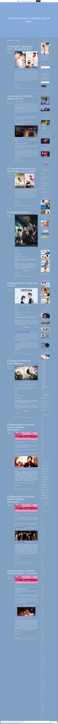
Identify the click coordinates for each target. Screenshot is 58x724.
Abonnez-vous (44, 86)
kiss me (46, 489)
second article (33, 449)
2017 (43, 463)
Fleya (28, 381)
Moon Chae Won (44, 491)
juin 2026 (42, 515)
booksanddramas (46, 468)
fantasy (23, 417)
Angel (35, 473)
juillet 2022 (42, 576)
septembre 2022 (43, 572)
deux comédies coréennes (32, 189)
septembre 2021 (43, 594)
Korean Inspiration (44, 369)
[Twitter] (42, 164)
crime (21, 276)
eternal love (20, 417)
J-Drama (21, 160)
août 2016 (42, 714)
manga (45, 490)
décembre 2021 (43, 588)
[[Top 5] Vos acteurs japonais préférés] (43, 202)
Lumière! (43, 374)
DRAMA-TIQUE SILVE (4, 3)
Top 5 (41, 454)
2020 (47, 463)
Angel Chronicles (44, 360)
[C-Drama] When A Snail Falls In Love (22, 284)
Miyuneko (17, 472)
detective (24, 276)
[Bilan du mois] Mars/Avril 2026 (45, 185)
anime (41, 419)
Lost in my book (44, 373)
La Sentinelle (43, 372)
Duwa (30, 479)
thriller (47, 497)
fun (19, 161)
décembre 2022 (43, 566)
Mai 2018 (42, 672)
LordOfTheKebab (18, 474)
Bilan (41, 421)
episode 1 (42, 477)
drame (45, 476)
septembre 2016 (43, 712)
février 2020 (42, 631)
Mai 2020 (42, 625)
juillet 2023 (42, 552)
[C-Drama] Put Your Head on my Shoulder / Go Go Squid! (21, 170)
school (43, 497)
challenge (42, 427)
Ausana (36, 475)
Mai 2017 (42, 696)
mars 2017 (42, 700)
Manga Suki (27, 475)
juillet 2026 (42, 513)
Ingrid (23, 474)
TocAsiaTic (43, 382)
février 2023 (42, 562)
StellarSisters (43, 385)
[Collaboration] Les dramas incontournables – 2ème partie (21, 499)
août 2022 (42, 574)
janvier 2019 (42, 657)
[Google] (48, 164)
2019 (46, 463)
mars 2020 (42, 629)
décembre (48, 476)
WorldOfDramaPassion (22, 478)
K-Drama (24, 160)
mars (46, 490)
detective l (26, 276)
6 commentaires (10, 53)
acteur (45, 465)
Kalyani (16, 471)
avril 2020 (42, 627)
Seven (30, 478)
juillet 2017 (42, 692)
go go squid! (22, 205)
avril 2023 (42, 558)
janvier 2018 (42, 680)
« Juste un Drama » (33, 331)
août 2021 (42, 596)
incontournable (23, 489)
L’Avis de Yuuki (43, 371)
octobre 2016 (42, 710)
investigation (29, 276)
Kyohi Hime (26, 474)
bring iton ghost (45, 469)
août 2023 (42, 550)
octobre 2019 (42, 639)
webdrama (42, 498)
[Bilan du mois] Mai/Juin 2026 (44, 179)
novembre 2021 (43, 590)
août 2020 (42, 619)
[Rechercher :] (45, 67)
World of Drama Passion (45, 387)
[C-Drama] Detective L (18, 212)
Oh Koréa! (43, 380)
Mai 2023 (42, 556)
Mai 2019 (42, 649)
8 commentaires (10, 505)
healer (43, 483)
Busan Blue (34, 472)
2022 (41, 465)
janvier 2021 (42, 609)
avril (41, 468)
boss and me (42, 469)
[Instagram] (46, 164)
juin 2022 (42, 578)
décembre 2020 (43, 611)
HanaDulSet (34, 479)
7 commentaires (10, 433)
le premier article (26, 449)
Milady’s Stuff (43, 377)
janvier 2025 (42, 529)
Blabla (41, 423)
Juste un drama (44, 368)
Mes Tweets (42, 172)
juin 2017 (42, 694)
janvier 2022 (42, 586)
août (48, 466)
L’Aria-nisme (43, 370)
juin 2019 (42, 647)
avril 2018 (42, 674)
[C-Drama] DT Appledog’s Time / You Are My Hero (20, 47)
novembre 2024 (43, 533)
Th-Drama (28, 488)
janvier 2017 (42, 704)
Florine (21, 471)
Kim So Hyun (43, 489)
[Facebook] (44, 164)
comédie (22, 88)
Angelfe (28, 476)
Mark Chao (25, 417)
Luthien (20, 476)
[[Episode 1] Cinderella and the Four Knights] (47, 212)
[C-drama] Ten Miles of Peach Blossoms (18, 362)
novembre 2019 (43, 637)
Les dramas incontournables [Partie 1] (29, 605)
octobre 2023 (42, 548)
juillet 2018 (42, 668)
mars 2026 (42, 519)
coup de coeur (47, 473)
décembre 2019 (43, 635)
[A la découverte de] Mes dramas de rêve (19, 97)
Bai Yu (17, 276)
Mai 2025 (42, 523)
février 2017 (42, 702)
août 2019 (42, 643)
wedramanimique (46, 498)
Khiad (17, 475)
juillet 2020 (42, 621)
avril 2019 (42, 651)
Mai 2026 (42, 517)
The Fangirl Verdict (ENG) (45, 386)
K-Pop (47, 487)
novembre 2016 (43, 708)
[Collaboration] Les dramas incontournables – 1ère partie (22, 572)
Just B (24, 471)
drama (20, 489)
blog (18, 471)
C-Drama (19, 87)
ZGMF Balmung (24, 472)
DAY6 (47, 474)
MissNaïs (16, 478)
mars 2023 (42, 560)
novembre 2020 (43, 613)
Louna (33, 475)
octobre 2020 (42, 615)
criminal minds (45, 474)
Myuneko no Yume (44, 379)
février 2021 (42, 607)
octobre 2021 (42, 592)
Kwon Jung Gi (30, 471)
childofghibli (42, 397)
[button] (19, 181)
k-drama (36, 474)
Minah (17, 479)
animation (44, 466)
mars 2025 (42, 525)
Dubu (35, 478)
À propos (40, 3)
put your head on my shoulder (28, 205)
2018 (44, 463)
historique (45, 483)
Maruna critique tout (44, 376)
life (42, 490)
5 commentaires (10, 216)
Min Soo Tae (31, 473)
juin (41, 487)
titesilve (42, 409)
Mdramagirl (25, 473)
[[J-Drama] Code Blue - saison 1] (47, 207)
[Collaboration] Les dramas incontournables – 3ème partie (21, 427)
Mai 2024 (42, 535)
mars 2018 (42, 676)
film (44, 480)
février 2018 (42, 678)
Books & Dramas (44, 361)
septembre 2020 (43, 617)
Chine (21, 87)
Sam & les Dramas (44, 383)
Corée (23, 561)
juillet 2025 (42, 521)
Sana (30, 472)
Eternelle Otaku (44, 366)
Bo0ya (19, 473)
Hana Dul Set (43, 367)
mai (43, 490)
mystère (32, 276)
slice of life (45, 497)
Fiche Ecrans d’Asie (26, 270)
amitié (42, 466)
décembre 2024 (43, 531)
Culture (45, 3)
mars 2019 (42, 653)
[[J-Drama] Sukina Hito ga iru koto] (43, 207)
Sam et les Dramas (24, 445)
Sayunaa (43, 384)
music (47, 491)
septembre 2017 (43, 688)
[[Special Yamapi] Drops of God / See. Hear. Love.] (43, 212)
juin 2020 (42, 623)
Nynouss (21, 479)
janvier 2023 (42, 564)
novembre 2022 (43, 568)
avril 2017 (42, 698)
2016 (41, 463)
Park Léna (34, 471)
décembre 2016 (43, 706)
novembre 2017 (43, 684)
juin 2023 (42, 554)
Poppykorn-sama (44, 381)
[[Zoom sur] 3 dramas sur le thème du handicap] (47, 202)
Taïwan (31, 561)
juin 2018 (42, 670)
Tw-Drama (31, 488)
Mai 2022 (42, 580)
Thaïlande (16, 562)
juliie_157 (16, 480)
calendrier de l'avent (46, 470)
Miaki (35, 476)
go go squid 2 (29, 88)
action (17, 88)
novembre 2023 (43, 546)
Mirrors (43, 378)
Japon (27, 561)
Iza (31, 474)
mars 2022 (42, 584)
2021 (49, 463)
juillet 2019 (42, 645)
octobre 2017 (42, 686)
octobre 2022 (42, 570)
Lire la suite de (17, 84)
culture (21, 488)
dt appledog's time (25, 88)
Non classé (42, 446)
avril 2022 (42, 582)
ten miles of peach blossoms (33, 417)
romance (32, 88)
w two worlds (42, 499)
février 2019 (42, 655)
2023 (43, 465)
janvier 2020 (42, 633)
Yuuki (22, 475)
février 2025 (42, 527)
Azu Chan (25, 479)
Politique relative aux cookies (19, 722)
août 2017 (42, 690)
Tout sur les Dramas (52, 3)
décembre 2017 (43, 682)
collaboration (20, 639)
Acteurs (42, 417)
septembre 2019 (43, 641)
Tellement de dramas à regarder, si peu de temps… (29, 20)
